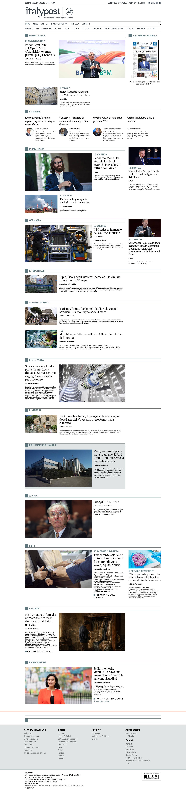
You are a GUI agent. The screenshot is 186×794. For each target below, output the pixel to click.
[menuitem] (28, 24)
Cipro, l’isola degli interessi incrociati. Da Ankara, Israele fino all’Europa (90, 278)
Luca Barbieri (42, 129)
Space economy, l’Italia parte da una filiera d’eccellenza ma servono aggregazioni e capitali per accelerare (40, 372)
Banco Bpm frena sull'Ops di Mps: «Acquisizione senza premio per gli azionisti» (40, 50)
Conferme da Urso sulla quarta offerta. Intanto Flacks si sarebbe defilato (73, 211)
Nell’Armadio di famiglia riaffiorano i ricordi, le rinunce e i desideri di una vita (40, 619)
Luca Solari (75, 129)
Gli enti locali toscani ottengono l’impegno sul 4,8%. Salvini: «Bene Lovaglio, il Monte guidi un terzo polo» (75, 104)
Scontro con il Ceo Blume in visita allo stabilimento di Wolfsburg (142, 262)
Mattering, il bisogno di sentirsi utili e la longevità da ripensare (74, 121)
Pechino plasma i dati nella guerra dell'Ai (107, 119)
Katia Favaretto (136, 584)
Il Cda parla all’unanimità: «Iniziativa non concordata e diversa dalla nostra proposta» (40, 63)
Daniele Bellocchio (68, 284)
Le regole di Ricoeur (106, 502)
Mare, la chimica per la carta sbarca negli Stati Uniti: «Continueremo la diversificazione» (109, 456)
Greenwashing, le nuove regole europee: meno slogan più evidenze (40, 121)
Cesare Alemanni (67, 342)
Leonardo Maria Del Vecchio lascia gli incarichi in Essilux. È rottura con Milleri (107, 163)
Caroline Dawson (114, 698)
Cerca (160, 24)
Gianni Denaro (44, 651)
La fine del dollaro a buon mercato (140, 119)
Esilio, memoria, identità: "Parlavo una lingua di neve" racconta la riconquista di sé (109, 673)
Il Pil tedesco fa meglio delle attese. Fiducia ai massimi (108, 233)
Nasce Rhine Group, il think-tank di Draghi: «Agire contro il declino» (144, 174)
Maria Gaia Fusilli (34, 59)
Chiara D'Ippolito (68, 316)
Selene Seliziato (101, 465)
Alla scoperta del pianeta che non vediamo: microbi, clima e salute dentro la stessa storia (145, 577)
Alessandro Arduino (113, 129)
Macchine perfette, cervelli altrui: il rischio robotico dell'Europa (91, 336)
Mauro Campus (135, 129)
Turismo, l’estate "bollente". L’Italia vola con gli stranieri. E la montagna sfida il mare (88, 310)
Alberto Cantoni (33, 383)
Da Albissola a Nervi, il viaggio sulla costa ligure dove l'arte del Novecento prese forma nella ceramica (89, 419)
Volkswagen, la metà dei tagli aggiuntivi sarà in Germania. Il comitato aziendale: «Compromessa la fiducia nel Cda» (144, 248)
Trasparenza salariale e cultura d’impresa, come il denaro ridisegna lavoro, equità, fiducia (109, 560)
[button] (143, 3)
